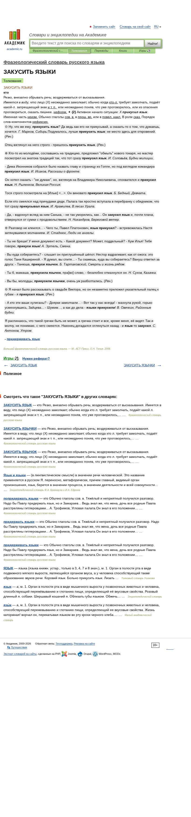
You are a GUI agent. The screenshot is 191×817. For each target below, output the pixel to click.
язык (7, 586)
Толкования (79, 50)
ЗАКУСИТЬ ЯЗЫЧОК (20, 452)
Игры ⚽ (144, 50)
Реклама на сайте (84, 643)
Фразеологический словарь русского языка (48, 50)
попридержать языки (20, 498)
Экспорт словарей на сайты (20, 653)
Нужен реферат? (36, 358)
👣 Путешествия (17, 647)
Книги (123, 50)
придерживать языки (21, 545)
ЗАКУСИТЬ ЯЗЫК (23, 365)
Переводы (101, 50)
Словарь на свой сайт (135, 26)
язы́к (7, 605)
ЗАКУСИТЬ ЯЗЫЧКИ (139, 365)
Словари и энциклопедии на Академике (67, 35)
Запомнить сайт (104, 26)
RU (156, 26)
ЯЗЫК (8, 568)
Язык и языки (14, 475)
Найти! (153, 43)
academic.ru (14, 49)
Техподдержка (64, 643)
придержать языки (18, 521)
